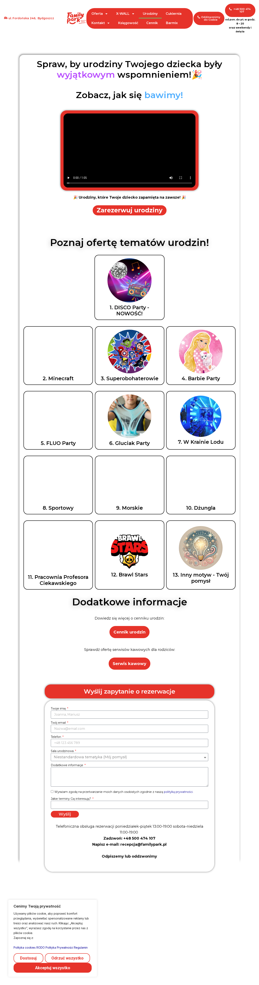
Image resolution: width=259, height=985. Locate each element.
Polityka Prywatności (59, 947)
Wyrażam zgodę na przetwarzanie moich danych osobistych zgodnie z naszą (123, 792)
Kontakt (98, 23)
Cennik (152, 23)
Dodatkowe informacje (67, 765)
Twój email (59, 722)
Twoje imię (59, 708)
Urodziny (150, 14)
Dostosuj (28, 958)
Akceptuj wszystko (52, 967)
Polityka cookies (25, 947)
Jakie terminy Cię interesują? (71, 799)
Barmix (172, 23)
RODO (40, 947)
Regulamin (81, 947)
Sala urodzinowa (62, 751)
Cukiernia (174, 14)
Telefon (56, 737)
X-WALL (123, 14)
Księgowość (128, 23)
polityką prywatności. (178, 792)
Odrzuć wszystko (67, 958)
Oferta (97, 14)
